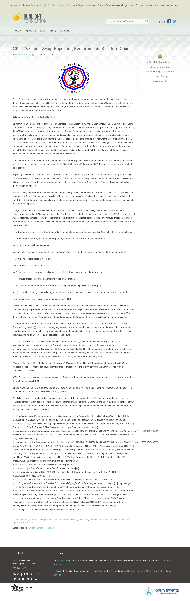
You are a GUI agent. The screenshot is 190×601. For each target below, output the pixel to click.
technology (33, 54)
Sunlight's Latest (35, 527)
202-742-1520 (19, 567)
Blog (42, 31)
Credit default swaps (67, 519)
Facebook (169, 21)
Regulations (28, 522)
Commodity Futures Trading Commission (37, 519)
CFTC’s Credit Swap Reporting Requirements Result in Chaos (72, 48)
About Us (28, 574)
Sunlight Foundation (30, 18)
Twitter (175, 21)
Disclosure (83, 519)
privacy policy (64, 560)
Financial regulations (119, 519)
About (18, 31)
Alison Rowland (21, 54)
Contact (64, 31)
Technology (49, 527)
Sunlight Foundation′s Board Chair (55, 5)
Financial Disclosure (98, 519)
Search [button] (146, 21)
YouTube (36, 579)
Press (53, 31)
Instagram (28, 579)
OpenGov (17, 522)
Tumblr (32, 579)
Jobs (38, 574)
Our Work (31, 31)
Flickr (23, 579)
